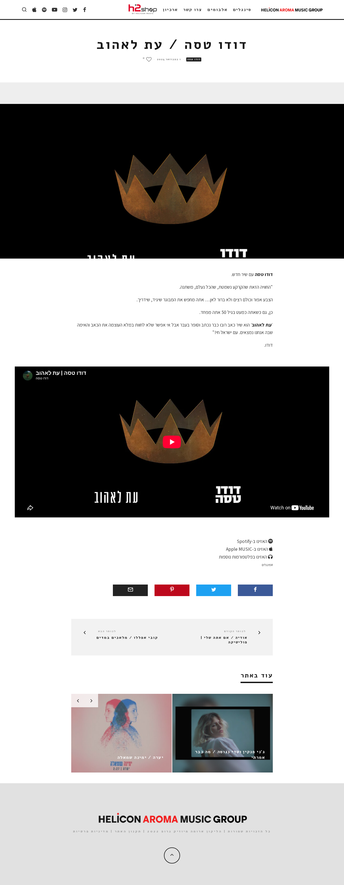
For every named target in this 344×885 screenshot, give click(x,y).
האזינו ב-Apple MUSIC (247, 549)
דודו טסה (193, 59)
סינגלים (242, 10)
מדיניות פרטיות (91, 831)
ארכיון (170, 10)
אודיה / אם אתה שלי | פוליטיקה (224, 640)
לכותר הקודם (235, 631)
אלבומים (217, 10)
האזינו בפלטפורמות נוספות (243, 557)
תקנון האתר (128, 831)
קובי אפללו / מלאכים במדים (127, 638)
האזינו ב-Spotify (252, 541)
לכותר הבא (107, 631)
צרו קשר (192, 10)
